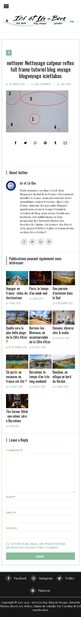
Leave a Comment (42, 84)
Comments (14, 450)
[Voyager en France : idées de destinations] (17, 278)
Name (10, 496)
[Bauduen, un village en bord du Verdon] (64, 362)
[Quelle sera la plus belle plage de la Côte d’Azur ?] (17, 317)
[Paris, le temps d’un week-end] (40, 278)
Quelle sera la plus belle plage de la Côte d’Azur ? (16, 335)
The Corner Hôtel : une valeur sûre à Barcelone (17, 416)
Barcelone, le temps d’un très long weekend (39, 377)
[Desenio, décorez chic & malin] (64, 317)
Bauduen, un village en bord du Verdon (62, 377)
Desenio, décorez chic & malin (63, 330)
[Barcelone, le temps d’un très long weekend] (40, 362)
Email (11, 512)
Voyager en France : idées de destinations (16, 293)
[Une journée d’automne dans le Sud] (64, 278)
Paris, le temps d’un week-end (39, 291)
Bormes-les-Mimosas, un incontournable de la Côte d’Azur (40, 335)
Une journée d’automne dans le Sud (63, 293)
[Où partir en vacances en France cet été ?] (17, 362)
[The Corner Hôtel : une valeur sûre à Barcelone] (17, 401)
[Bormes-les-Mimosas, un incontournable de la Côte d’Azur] (40, 317)
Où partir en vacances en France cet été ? (16, 377)
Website (11, 528)
